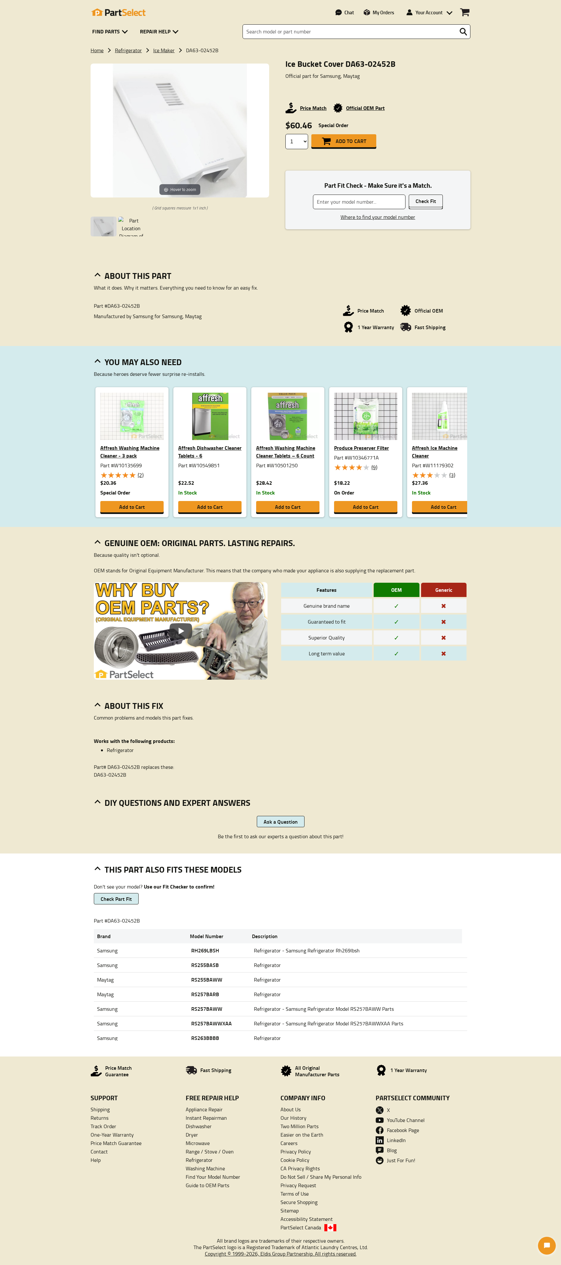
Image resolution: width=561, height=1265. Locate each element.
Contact (99, 1151)
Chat (349, 12)
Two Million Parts (299, 1126)
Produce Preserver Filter (361, 447)
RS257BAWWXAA (211, 1023)
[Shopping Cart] (464, 12)
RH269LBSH (205, 950)
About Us (290, 1109)
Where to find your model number (378, 217)
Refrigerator (128, 50)
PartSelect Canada (300, 1227)
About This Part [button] (138, 275)
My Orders (383, 12)
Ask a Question (281, 821)
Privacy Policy (295, 1151)
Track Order (103, 1126)
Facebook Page (403, 1130)
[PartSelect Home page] (118, 12)
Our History (293, 1117)
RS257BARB (205, 994)
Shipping (100, 1109)
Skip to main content (281, 40)
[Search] (463, 32)
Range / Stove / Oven (210, 1151)
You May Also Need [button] (143, 362)
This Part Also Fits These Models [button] (173, 869)
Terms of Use (294, 1193)
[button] (111, 31)
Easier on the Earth (301, 1134)
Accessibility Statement (306, 1219)
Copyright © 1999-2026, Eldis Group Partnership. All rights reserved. (280, 1253)
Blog (392, 1150)
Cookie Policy (294, 1160)
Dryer (192, 1134)
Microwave (198, 1143)
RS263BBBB (205, 1038)
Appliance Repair (204, 1109)
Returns (99, 1117)
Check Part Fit (116, 898)
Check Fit (426, 201)
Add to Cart (351, 141)
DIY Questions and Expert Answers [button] (177, 802)
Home (97, 50)
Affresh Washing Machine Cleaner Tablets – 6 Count (285, 451)
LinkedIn (396, 1140)
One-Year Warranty (112, 1134)
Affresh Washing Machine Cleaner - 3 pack (129, 451)
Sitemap (289, 1210)
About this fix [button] (134, 705)
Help (96, 1160)
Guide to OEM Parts (207, 1185)
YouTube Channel (406, 1120)
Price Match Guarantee (116, 1143)
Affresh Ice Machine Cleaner (434, 451)
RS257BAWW (206, 1008)
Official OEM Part (365, 108)
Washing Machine (205, 1168)
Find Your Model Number (213, 1176)
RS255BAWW (206, 979)
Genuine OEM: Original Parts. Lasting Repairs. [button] (200, 543)
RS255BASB (205, 965)
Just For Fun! (401, 1160)
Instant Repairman (206, 1117)
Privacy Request (298, 1185)
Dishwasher (199, 1126)
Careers (288, 1143)
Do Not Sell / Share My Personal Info (320, 1176)
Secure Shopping (299, 1202)
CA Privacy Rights (300, 1168)
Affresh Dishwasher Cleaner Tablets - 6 (210, 451)
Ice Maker (164, 50)
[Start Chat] (547, 1246)
